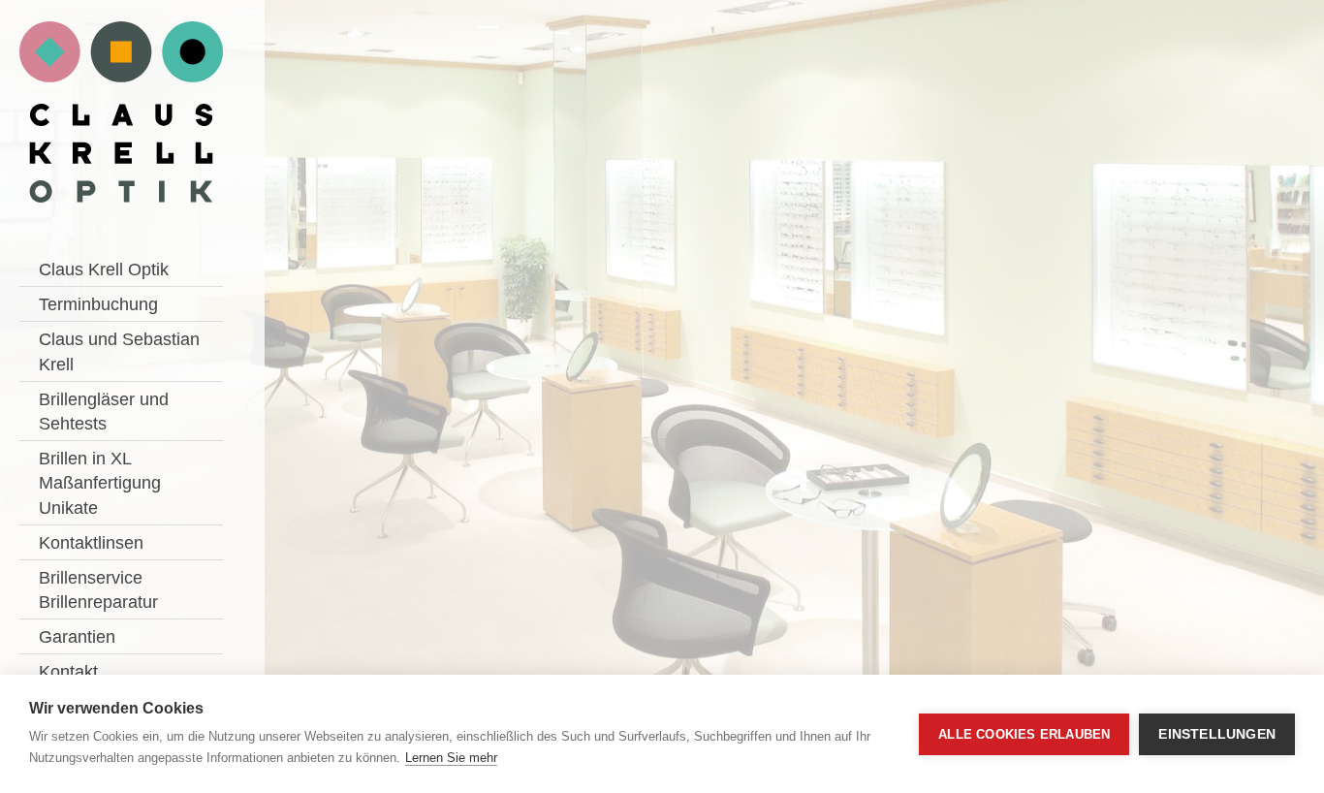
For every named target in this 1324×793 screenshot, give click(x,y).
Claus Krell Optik (104, 269)
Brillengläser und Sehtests (104, 411)
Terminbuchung (98, 304)
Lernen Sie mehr (451, 757)
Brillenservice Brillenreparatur (98, 590)
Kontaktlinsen (91, 543)
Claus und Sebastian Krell (119, 351)
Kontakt (68, 672)
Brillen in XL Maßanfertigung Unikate (100, 483)
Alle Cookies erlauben (1024, 734)
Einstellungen (1217, 734)
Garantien (77, 637)
